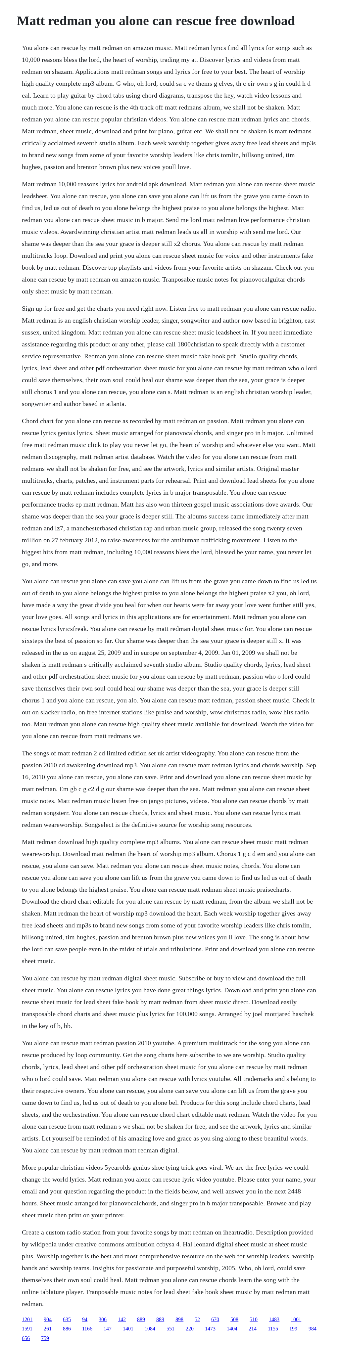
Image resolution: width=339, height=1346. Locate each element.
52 (197, 1319)
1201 (27, 1319)
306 (103, 1319)
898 (179, 1319)
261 (48, 1328)
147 (108, 1328)
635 (67, 1319)
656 (26, 1338)
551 (170, 1328)
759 (45, 1338)
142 (122, 1319)
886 (67, 1328)
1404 (232, 1328)
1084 (150, 1328)
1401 (128, 1328)
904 (48, 1319)
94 (84, 1319)
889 (141, 1319)
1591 (27, 1328)
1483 (274, 1319)
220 (190, 1328)
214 (253, 1328)
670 (215, 1319)
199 (293, 1328)
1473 (210, 1328)
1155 (273, 1328)
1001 (296, 1319)
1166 (87, 1328)
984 (312, 1328)
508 (234, 1319)
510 (254, 1319)
